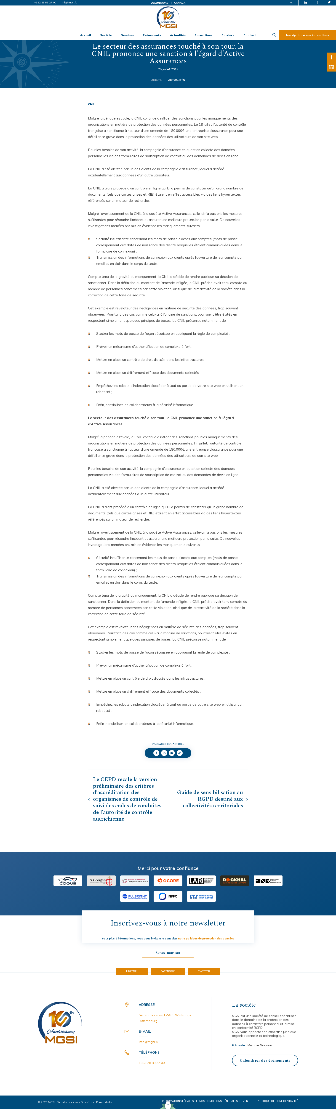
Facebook (168, 971)
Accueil (85, 35)
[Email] (172, 753)
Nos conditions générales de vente (225, 1101)
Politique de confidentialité (277, 1101)
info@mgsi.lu (69, 2)
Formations (203, 35)
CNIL (91, 104)
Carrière (227, 35)
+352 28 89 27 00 (45, 2)
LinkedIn (132, 971)
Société (106, 35)
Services (127, 35)
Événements (152, 35)
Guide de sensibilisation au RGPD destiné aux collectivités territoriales (210, 799)
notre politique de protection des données (206, 938)
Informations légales (178, 1101)
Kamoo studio (104, 1102)
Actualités (178, 35)
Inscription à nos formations (307, 35)
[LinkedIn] (164, 753)
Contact (249, 35)
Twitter (204, 971)
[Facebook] (156, 753)
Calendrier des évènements (265, 1061)
